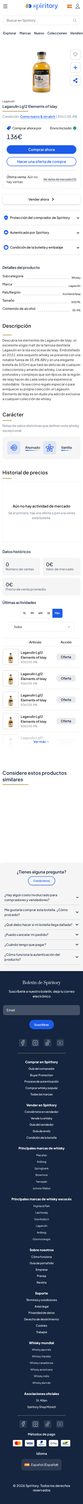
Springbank (41, 1168)
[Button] (23, 1043)
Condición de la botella (41, 1137)
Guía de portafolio (42, 1263)
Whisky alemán (41, 1382)
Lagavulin (41, 1225)
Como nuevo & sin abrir (37, 116)
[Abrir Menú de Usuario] (78, 6)
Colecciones (57, 33)
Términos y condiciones (41, 1300)
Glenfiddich (41, 1219)
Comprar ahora (41, 149)
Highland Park (41, 1206)
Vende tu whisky (41, 1118)
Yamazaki (41, 1181)
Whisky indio (41, 1376)
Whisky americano (41, 1369)
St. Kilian (41, 1400)
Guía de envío (41, 1131)
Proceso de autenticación (41, 1081)
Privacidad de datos (41, 1312)
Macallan (41, 1155)
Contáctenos (41, 880)
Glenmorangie (41, 1239)
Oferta (66, 657)
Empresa (42, 1269)
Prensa (41, 1276)
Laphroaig (41, 1212)
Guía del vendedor (41, 1124)
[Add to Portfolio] (75, 67)
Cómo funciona (41, 1256)
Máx (57, 613)
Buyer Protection (41, 1075)
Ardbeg (41, 1161)
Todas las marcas (41, 1094)
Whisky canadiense (41, 1362)
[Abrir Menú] (5, 6)
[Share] (75, 80)
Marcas (25, 33)
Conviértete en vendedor (41, 1111)
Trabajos (41, 1332)
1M (32, 613)
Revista (42, 1282)
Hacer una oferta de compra (41, 161)
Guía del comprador (41, 1068)
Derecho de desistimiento (41, 1319)
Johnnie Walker (42, 1188)
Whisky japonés (41, 1349)
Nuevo (39, 33)
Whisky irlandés (41, 1356)
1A (48, 613)
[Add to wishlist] (75, 54)
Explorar (9, 33)
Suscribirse (41, 1024)
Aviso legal (42, 1306)
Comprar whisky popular (41, 1088)
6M (40, 613)
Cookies (41, 1325)
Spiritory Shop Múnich (41, 1407)
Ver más (39, 741)
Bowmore (41, 1175)
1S (24, 613)
